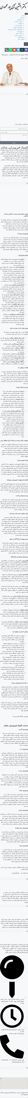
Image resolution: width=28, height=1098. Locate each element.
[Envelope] (14, 50)
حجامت (20, 23)
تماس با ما (21, 39)
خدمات (22, 17)
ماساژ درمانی (18, 25)
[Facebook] (26, 50)
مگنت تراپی (19, 33)
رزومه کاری (21, 37)
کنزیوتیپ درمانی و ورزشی (15, 29)
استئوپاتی (19, 19)
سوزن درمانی (18, 35)
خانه (23, 15)
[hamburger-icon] (26, 14)
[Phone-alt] (7, 50)
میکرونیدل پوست (17, 27)
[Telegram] (18, 50)
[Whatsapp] (10, 50)
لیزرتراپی (19, 31)
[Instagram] (22, 50)
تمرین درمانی (18, 21)
